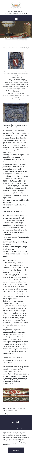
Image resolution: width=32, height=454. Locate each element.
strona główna (7, 48)
